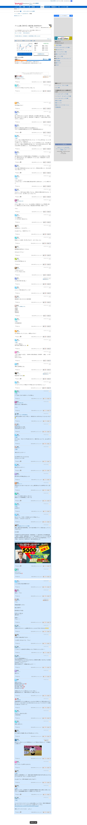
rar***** (18, 279)
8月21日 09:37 (46, 473)
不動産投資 (53, 6)
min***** (18, 591)
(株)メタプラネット (60, 49)
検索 (71, 1)
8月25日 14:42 (46, 318)
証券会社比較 (47, 6)
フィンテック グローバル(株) (61, 85)
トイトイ (18, 671)
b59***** (18, 600)
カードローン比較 (64, 6)
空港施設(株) (58, 107)
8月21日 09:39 (46, 464)
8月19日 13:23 (46, 625)
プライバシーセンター (67, 148)
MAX (18, 570)
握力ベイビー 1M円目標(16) (22, 414)
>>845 (16, 788)
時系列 (23, 40)
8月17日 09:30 (46, 761)
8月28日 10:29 (46, 189)
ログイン (30, 4)
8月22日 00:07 (46, 413)
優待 (31, 40)
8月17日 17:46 (46, 721)
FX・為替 (28, 6)
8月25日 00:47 (46, 339)
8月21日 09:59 (46, 446)
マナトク (18, 373)
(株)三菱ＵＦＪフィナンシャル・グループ (64, 58)
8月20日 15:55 (46, 493)
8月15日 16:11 (46, 797)
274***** (18, 268)
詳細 (15, 40)
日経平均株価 (58, 45)
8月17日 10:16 (46, 739)
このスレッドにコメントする (25, 54)
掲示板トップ (16, 8)
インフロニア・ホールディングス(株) (63, 96)
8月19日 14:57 (46, 599)
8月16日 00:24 (46, 785)
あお (18, 364)
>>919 (16, 178)
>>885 (16, 437)
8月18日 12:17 (46, 655)
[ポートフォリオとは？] (20, 11)
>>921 (16, 154)
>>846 (16, 773)
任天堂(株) (58, 60)
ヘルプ (57, 0)
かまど (18, 259)
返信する (18, 81)
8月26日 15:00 (46, 237)
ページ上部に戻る (63, 144)
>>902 (16, 321)
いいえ (48, 81)
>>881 (16, 393)
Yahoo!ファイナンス (60, 147)
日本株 (20, 6)
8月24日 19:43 (46, 351)
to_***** (18, 103)
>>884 (16, 449)
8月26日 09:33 (46, 267)
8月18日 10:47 (46, 670)
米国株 (24, 6)
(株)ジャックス (58, 102)
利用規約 (61, 149)
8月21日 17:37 (46, 424)
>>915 (16, 202)
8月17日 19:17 (46, 698)
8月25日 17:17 (46, 287)
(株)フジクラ (58, 62)
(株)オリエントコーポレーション (62, 104)
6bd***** (18, 425)
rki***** (18, 474)
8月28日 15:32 (46, 102)
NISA (59, 6)
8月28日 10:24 (46, 199)
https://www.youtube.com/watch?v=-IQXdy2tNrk (25, 541)
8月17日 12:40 (46, 730)
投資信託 (33, 6)
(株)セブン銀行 (58, 100)
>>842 (16, 800)
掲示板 (42, 6)
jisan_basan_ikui (20, 402)
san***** (18, 731)
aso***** (18, 136)
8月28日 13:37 (46, 111)
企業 (34, 40)
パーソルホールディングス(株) (61, 93)
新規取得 (37, 3)
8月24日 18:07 (46, 372)
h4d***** (18, 297)
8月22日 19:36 (46, 401)
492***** (18, 331)
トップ (16, 6)
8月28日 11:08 (46, 165)
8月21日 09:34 (46, 482)
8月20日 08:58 (46, 569)
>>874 (16, 506)
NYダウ (57, 65)
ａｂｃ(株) (57, 87)
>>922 (16, 138)
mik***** (18, 238)
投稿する (32, 822)
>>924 (16, 114)
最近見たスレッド (17, 15)
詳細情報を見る (41, 54)
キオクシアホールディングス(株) (63, 47)
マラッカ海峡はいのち (21, 306)
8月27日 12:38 (46, 225)
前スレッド (49, 38)
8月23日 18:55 (46, 381)
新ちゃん (18, 626)
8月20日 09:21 (46, 524)
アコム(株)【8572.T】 (24, 13)
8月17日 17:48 (46, 710)
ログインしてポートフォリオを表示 (29, 11)
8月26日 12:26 (46, 246)
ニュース (38, 6)
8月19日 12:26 (46, 634)
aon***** (18, 352)
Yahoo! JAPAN (53, 0)
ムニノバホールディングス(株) (61, 98)
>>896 (16, 342)
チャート (19, 40)
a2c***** (18, 762)
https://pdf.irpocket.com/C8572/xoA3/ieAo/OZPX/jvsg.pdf (26, 806)
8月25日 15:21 (46, 305)
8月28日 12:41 (46, 135)
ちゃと (18, 226)
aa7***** (18, 392)
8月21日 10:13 (46, 434)
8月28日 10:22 (46, 214)
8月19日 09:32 (46, 646)
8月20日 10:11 (46, 503)
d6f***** (18, 112)
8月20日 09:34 (46, 514)
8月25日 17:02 (46, 296)
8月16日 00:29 (46, 770)
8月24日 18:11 (46, 363)
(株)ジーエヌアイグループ (61, 54)
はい (45, 81)
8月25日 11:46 (46, 330)
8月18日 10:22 (46, 679)
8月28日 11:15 (46, 151)
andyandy (19, 699)
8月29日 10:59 (46, 75)
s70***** (18, 740)
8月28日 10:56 (46, 175)
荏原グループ (19, 483)
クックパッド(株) (59, 56)
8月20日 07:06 (46, 580)
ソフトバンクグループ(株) (61, 51)
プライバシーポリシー (59, 148)
